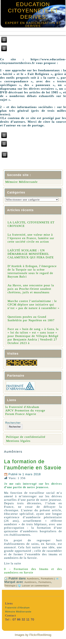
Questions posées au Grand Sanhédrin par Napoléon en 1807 (31, 318)
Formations (47, 578)
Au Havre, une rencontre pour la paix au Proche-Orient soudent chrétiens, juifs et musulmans (31, 289)
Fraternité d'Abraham (17, 607)
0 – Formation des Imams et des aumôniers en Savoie (33, 570)
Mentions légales (18, 441)
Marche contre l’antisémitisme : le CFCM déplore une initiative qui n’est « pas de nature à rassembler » (33, 304)
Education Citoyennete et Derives (33, 10)
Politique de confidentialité (25, 437)
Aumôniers (33, 578)
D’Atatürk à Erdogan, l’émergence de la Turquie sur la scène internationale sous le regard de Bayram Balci (32, 271)
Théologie (10, 585)
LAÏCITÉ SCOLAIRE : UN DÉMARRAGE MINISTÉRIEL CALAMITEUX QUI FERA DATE (31, 254)
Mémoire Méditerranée (21, 182)
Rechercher (13, 422)
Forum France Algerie (20, 414)
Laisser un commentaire (35, 585)
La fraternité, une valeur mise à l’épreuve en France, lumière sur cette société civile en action (31, 238)
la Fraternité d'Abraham (22, 407)
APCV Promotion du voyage (25, 410)
